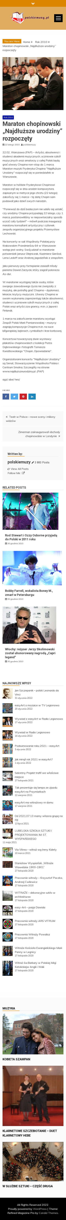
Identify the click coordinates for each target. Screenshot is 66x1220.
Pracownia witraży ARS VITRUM (35, 921)
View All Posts (20, 468)
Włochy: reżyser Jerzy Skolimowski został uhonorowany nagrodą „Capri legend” (30, 653)
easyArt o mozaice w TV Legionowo (37, 705)
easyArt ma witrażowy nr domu (34, 802)
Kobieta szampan (16, 1059)
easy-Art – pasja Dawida (30, 907)
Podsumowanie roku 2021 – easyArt (37, 745)
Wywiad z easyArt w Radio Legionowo (39, 718)
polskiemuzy (19, 462)
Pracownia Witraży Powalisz (32, 934)
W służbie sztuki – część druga (28, 1186)
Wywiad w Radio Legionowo (32, 732)
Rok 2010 (8, 117)
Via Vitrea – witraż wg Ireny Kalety (36, 849)
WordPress (40, 1209)
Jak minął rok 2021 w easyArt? (34, 759)
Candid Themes (48, 1213)
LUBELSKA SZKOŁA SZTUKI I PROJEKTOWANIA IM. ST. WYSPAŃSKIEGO (33, 834)
